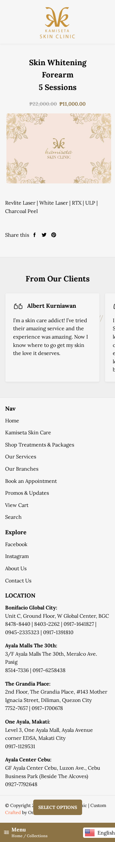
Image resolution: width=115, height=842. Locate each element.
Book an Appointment (31, 481)
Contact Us (18, 580)
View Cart (16, 505)
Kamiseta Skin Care (28, 432)
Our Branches (21, 468)
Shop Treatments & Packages (39, 444)
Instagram (17, 556)
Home (12, 420)
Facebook (16, 544)
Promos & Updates (27, 493)
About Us (16, 568)
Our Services (20, 456)
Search (13, 517)
